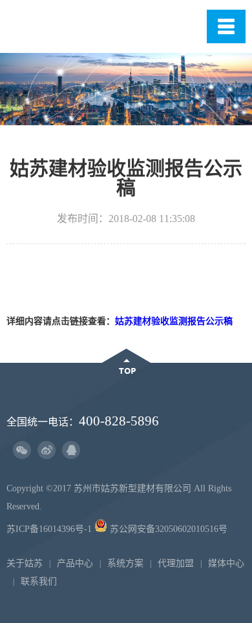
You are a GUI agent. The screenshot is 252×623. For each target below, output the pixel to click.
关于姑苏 (24, 563)
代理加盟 (176, 563)
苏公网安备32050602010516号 (167, 529)
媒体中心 (226, 563)
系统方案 (125, 563)
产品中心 (75, 563)
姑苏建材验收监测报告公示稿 (174, 321)
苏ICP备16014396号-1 (49, 529)
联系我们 (39, 581)
